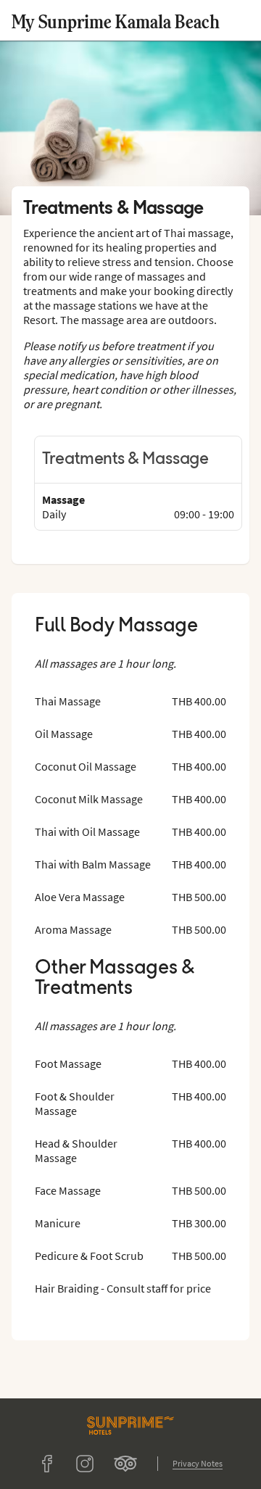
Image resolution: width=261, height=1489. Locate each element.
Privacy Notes (198, 1463)
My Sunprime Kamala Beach (116, 21)
